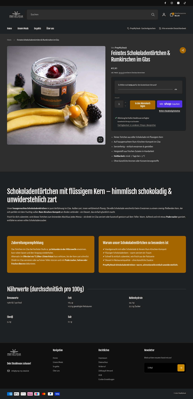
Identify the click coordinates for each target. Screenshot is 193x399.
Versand (121, 73)
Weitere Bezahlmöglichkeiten (169, 111)
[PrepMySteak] (14, 356)
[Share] (183, 50)
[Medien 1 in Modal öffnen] (56, 95)
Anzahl (117, 98)
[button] (178, 14)
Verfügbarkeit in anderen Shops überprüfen (137, 125)
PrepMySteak (119, 48)
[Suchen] (153, 14)
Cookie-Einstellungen (106, 379)
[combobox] (92, 15)
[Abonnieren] (181, 367)
